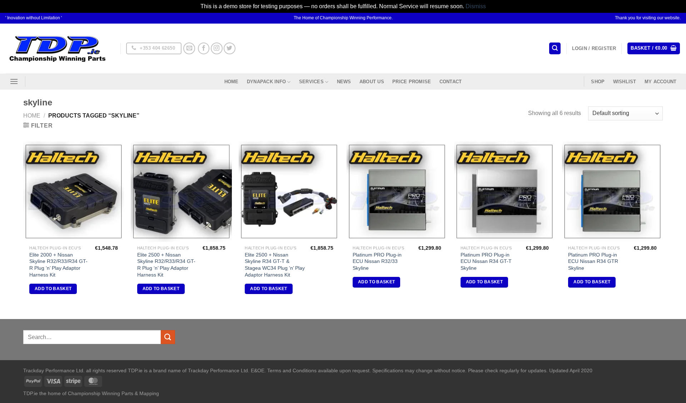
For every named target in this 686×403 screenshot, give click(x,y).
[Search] (555, 48)
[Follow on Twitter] (229, 48)
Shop (598, 81)
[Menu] (14, 81)
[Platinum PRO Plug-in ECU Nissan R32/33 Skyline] (397, 191)
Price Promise (411, 81)
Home (231, 81)
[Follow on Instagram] (217, 48)
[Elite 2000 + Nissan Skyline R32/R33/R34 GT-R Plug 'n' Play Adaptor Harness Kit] (73, 191)
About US (371, 81)
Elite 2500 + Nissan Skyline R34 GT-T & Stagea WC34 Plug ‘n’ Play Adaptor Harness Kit (275, 265)
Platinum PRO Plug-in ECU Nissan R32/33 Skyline (377, 261)
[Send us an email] (189, 48)
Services (311, 81)
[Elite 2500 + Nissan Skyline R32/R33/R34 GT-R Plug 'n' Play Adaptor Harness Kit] (181, 191)
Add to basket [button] (53, 289)
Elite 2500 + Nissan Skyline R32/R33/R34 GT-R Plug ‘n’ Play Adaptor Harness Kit (166, 265)
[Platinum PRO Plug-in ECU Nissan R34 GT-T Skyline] (504, 191)
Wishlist (624, 81)
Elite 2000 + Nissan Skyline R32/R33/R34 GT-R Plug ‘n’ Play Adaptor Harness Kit (58, 265)
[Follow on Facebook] (204, 48)
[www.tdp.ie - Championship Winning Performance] (57, 48)
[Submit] (168, 337)
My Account (661, 81)
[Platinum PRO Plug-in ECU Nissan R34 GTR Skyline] (612, 191)
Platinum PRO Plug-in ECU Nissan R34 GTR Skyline (593, 261)
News (344, 81)
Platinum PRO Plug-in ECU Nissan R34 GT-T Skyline (486, 261)
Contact (450, 81)
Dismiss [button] (476, 6)
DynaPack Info (266, 81)
